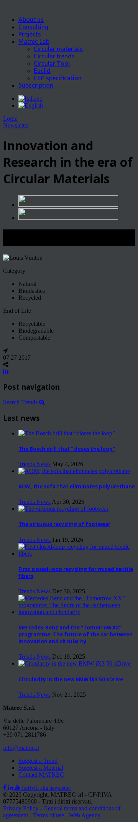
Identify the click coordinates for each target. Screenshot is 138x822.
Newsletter (16, 125)
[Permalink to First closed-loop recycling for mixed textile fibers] (76, 553)
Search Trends (21, 402)
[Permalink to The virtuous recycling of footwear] (63, 508)
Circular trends (54, 56)
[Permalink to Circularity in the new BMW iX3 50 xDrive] (74, 663)
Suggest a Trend (38, 760)
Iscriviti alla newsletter (46, 788)
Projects (29, 34)
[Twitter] (11, 787)
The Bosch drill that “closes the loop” (66, 448)
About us (31, 19)
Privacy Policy (20, 808)
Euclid (42, 70)
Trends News (34, 464)
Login (10, 118)
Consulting (33, 26)
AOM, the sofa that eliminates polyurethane (76, 486)
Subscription (35, 85)
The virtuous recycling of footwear (64, 524)
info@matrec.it (21, 747)
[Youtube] (18, 787)
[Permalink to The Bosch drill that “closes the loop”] (66, 433)
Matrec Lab (33, 41)
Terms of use (48, 815)
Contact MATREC (41, 774)
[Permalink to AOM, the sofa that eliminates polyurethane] (74, 471)
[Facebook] (5, 787)
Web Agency (84, 815)
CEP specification (58, 78)
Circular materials (58, 48)
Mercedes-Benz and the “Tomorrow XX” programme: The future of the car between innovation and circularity (75, 634)
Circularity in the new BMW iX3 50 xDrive (70, 679)
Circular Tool (52, 63)
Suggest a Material (40, 767)
